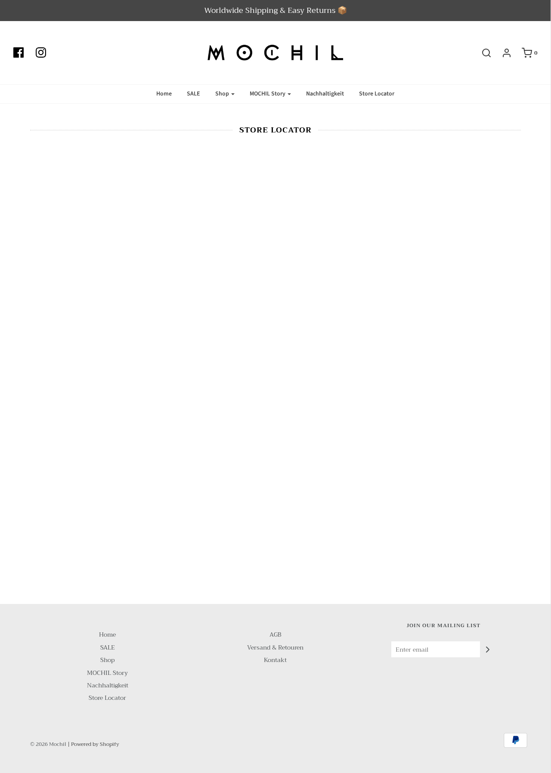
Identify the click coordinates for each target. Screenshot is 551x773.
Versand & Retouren (275, 648)
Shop (107, 660)
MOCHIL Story (107, 673)
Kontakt (275, 660)
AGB (275, 635)
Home (164, 93)
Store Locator (376, 93)
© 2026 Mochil (48, 744)
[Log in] (502, 53)
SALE (193, 93)
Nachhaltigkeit (325, 93)
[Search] (482, 53)
